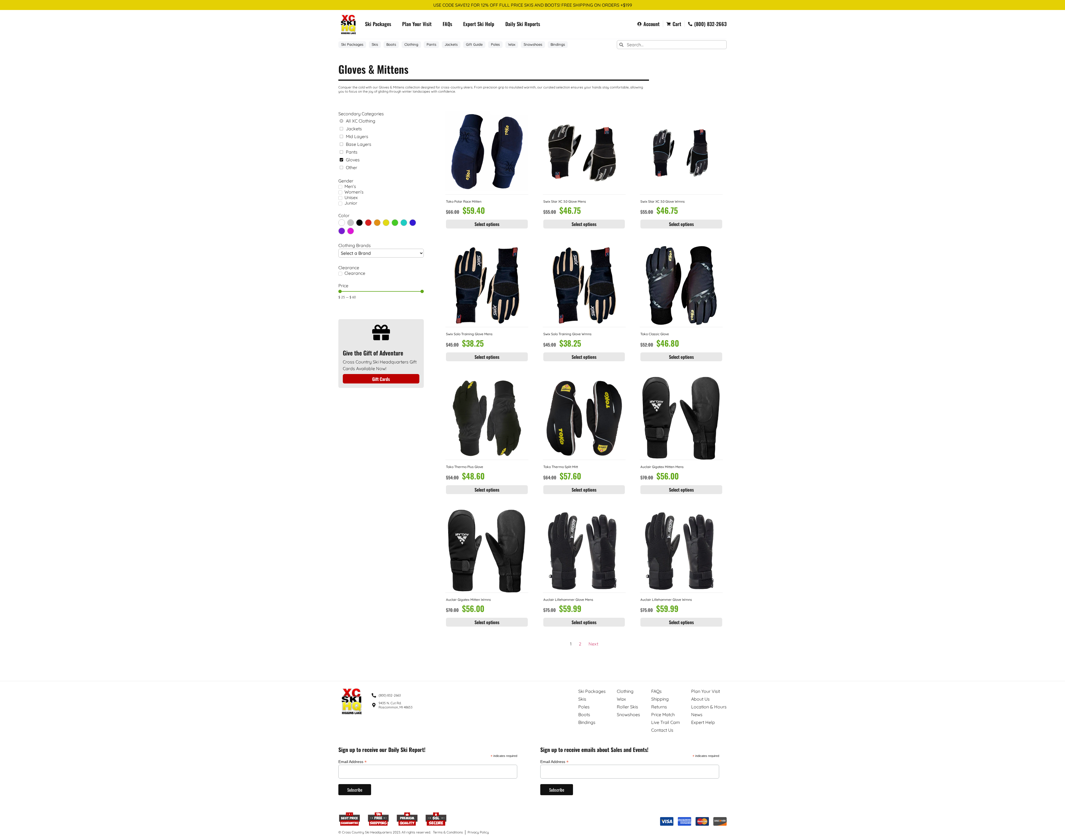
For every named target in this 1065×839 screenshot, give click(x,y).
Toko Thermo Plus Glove (464, 467)
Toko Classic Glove (654, 334)
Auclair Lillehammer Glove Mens (568, 600)
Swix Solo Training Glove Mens (469, 334)
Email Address (352, 761)
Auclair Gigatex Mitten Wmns (468, 600)
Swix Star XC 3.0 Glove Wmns (662, 201)
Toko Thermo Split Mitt (560, 467)
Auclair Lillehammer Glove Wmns (666, 600)
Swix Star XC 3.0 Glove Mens (564, 201)
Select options (487, 224)
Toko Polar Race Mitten (463, 201)
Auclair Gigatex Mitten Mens (662, 467)
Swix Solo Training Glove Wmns (567, 334)
